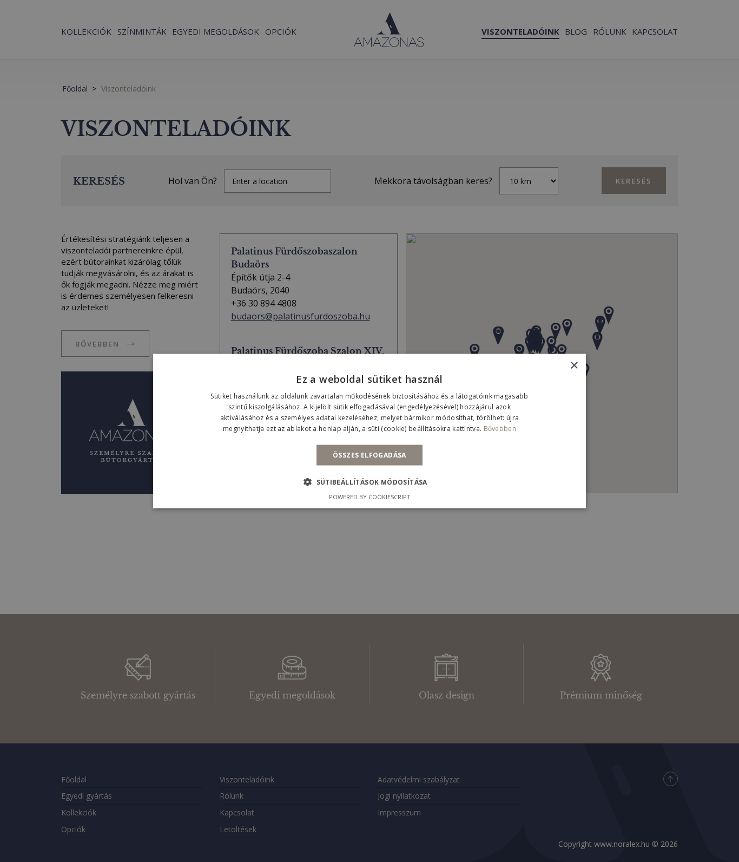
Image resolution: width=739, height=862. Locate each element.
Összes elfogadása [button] (369, 454)
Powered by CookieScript (370, 496)
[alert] (369, 431)
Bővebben (500, 428)
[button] (369, 481)
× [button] (574, 366)
